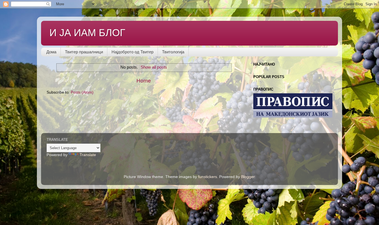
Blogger (247, 177)
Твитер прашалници (84, 51)
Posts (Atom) (82, 92)
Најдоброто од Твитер (132, 51)
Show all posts (154, 67)
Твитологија (173, 51)
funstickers (207, 177)
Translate (88, 155)
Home (144, 81)
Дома (51, 51)
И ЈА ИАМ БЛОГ (87, 32)
